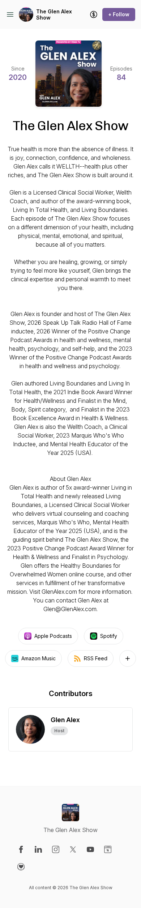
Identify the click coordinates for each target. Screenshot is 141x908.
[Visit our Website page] (107, 849)
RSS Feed (95, 658)
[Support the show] (93, 14)
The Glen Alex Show (54, 14)
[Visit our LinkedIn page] (38, 849)
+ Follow (118, 14)
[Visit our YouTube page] (90, 849)
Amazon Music (38, 658)
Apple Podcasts (53, 636)
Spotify (108, 636)
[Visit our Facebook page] (21, 849)
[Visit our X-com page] (73, 849)
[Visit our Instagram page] (55, 849)
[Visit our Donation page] (21, 866)
